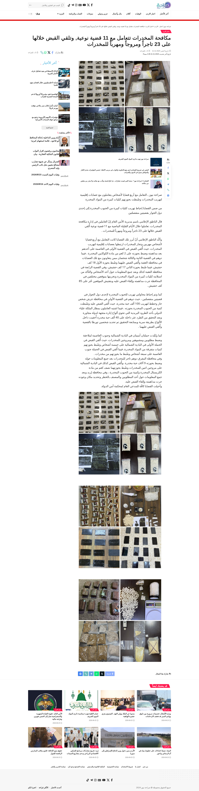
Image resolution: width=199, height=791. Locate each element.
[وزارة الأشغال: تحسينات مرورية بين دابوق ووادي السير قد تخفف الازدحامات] (154, 700)
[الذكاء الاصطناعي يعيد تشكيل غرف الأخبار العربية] (64, 72)
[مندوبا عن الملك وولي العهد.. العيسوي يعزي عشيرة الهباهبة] (118, 700)
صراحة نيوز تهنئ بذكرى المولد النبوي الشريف (133, 159)
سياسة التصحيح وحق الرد (76, 767)
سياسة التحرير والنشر (58, 767)
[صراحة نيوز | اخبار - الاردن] (164, 5)
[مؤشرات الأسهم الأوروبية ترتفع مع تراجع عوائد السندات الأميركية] (64, 118)
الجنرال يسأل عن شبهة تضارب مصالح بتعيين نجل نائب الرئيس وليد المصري (45, 164)
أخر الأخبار (50, 63)
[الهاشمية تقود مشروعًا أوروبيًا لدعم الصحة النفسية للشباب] (64, 95)
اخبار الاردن (166, 31)
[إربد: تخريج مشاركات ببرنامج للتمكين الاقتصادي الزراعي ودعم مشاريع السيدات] (81, 737)
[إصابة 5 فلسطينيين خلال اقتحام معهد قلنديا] (64, 84)
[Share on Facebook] (52, 52)
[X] (88, 5)
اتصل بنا (137, 767)
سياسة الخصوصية (113, 767)
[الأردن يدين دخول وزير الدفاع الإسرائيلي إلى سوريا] (118, 737)
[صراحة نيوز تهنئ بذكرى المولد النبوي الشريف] (156, 162)
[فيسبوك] (91, 5)
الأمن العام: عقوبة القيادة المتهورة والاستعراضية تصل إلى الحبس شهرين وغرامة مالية (48, 716)
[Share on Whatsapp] (45, 52)
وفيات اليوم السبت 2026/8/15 (45, 174)
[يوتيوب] (84, 5)
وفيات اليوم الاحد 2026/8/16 (46, 184)
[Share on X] (49, 52)
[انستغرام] (76, 5)
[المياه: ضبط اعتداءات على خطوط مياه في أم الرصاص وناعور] (154, 737)
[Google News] (80, 5)
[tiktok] (69, 5)
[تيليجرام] (72, 5)
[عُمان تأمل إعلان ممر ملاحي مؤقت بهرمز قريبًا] (64, 107)
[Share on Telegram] (168, 184)
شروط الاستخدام (127, 767)
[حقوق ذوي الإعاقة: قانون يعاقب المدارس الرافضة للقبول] (45, 737)
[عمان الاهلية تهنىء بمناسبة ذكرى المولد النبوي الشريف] (81, 700)
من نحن (145, 767)
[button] (38, 14)
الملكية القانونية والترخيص (96, 767)
